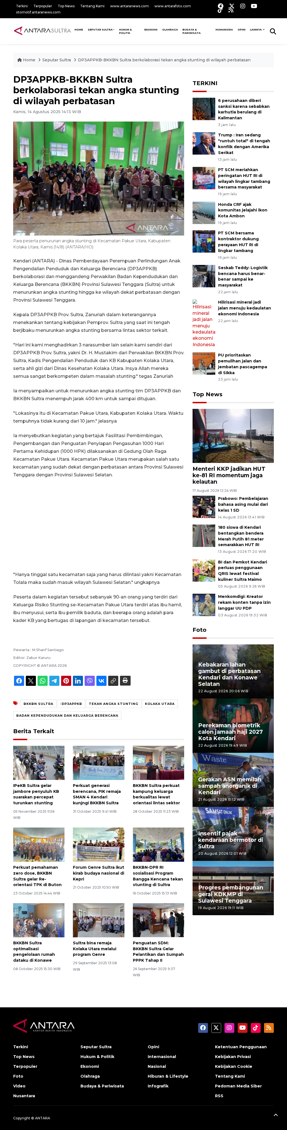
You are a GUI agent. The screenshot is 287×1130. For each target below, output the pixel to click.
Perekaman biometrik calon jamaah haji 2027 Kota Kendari (230, 732)
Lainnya (256, 29)
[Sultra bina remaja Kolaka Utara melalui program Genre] (98, 919)
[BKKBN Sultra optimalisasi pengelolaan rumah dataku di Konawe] (38, 919)
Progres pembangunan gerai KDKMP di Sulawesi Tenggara (230, 894)
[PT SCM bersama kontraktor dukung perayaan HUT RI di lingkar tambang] (204, 241)
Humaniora (224, 29)
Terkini (22, 6)
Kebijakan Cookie (233, 1066)
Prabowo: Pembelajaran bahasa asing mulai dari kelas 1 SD (243, 504)
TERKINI (205, 83)
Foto (200, 629)
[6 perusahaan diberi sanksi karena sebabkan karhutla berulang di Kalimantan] (204, 108)
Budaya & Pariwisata (191, 31)
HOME (79, 29)
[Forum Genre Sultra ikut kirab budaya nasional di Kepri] (98, 844)
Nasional (157, 1066)
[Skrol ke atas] (275, 1116)
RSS (219, 1095)
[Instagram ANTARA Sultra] (242, 6)
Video (19, 1086)
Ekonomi (151, 29)
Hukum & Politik (125, 31)
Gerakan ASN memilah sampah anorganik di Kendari (229, 786)
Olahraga (170, 29)
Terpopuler (42, 6)
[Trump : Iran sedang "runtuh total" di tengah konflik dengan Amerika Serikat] (204, 143)
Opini (242, 29)
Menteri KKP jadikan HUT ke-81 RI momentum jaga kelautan (229, 475)
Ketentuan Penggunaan (241, 1046)
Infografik (158, 1086)
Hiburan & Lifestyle (168, 1076)
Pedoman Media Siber (238, 1086)
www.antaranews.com (129, 6)
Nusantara (24, 1095)
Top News (66, 6)
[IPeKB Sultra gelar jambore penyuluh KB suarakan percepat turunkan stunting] (38, 762)
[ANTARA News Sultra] (42, 31)
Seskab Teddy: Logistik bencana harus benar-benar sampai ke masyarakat (243, 276)
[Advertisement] (98, 525)
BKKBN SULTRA (38, 704)
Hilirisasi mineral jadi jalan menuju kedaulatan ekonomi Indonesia (244, 308)
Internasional (162, 1056)
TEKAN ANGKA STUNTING (113, 704)
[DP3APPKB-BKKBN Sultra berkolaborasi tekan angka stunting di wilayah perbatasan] (233, 435)
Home (29, 59)
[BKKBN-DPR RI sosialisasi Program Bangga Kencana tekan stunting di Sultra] (158, 844)
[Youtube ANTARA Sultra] (254, 6)
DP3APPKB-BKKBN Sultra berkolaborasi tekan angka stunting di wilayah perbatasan (164, 59)
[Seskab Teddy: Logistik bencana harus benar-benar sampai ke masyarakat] (204, 275)
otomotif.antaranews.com (38, 12)
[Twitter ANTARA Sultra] (232, 6)
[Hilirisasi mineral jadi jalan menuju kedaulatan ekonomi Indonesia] (204, 323)
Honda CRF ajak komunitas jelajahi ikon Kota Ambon (242, 210)
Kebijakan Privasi (233, 1056)
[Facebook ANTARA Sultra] (220, 6)
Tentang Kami (92, 6)
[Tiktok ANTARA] (220, 10)
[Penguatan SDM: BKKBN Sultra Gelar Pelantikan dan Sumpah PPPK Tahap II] (158, 919)
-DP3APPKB (71, 704)
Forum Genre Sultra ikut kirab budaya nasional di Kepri (98, 873)
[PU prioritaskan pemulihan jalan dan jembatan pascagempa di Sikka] (204, 363)
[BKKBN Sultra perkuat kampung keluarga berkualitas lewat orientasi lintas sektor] (158, 762)
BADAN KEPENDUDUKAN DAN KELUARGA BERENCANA (67, 715)
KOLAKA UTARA (160, 704)
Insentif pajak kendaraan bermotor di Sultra (230, 840)
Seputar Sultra (100, 29)
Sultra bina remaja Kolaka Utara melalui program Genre (94, 948)
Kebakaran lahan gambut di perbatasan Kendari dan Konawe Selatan (229, 674)
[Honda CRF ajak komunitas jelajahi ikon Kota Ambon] (204, 212)
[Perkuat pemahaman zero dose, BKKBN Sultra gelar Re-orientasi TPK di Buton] (38, 844)
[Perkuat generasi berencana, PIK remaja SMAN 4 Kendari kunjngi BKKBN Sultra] (98, 762)
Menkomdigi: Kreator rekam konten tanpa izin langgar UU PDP (244, 602)
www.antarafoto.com (172, 6)
